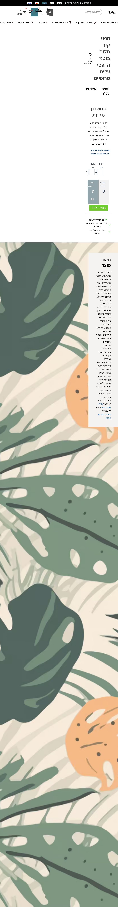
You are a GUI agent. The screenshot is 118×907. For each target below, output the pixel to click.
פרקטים (41, 22)
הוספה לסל (99, 208)
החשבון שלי (38, 12)
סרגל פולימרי (24, 22)
